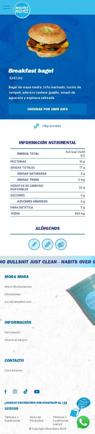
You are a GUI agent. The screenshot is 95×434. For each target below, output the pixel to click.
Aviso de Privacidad (36, 419)
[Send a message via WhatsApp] (83, 422)
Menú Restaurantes (18, 287)
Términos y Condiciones (12, 419)
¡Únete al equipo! (16, 340)
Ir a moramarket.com (18, 302)
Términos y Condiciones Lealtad (60, 421)
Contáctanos (14, 371)
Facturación (13, 333)
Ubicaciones (13, 294)
